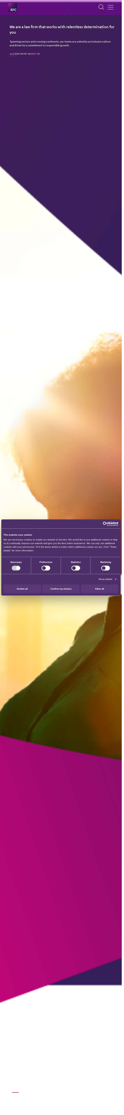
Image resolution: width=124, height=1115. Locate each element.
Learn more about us (26, 53)
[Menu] (110, 7)
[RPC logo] (12, 7)
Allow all (99, 589)
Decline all (22, 589)
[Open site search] (101, 7)
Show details (105, 579)
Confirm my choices (61, 589)
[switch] (46, 568)
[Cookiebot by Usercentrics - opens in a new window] (105, 524)
